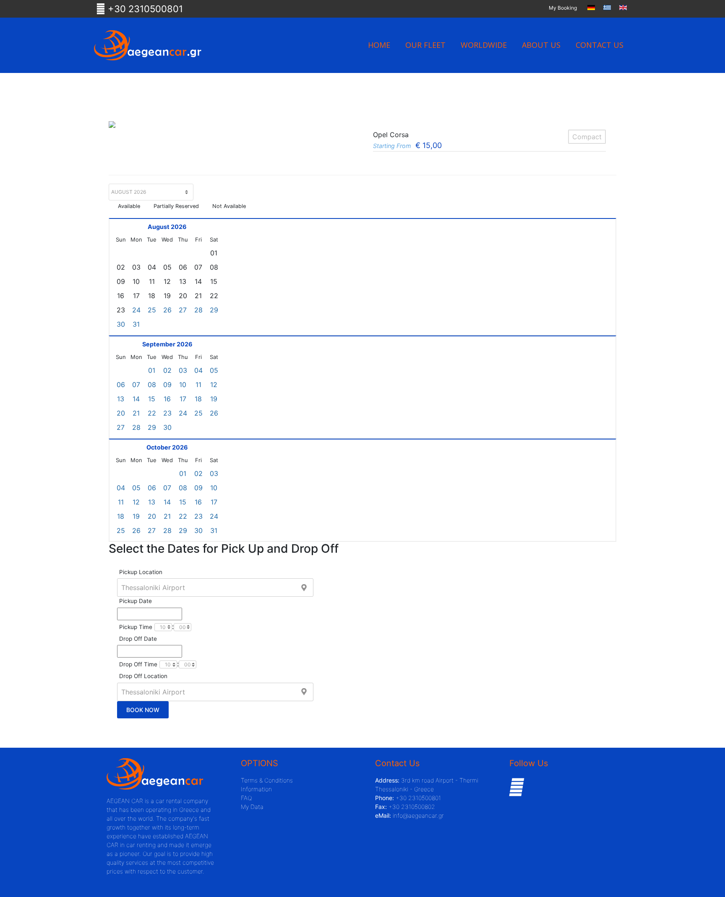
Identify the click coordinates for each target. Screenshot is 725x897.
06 (121, 384)
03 (183, 370)
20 (121, 413)
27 (183, 310)
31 (136, 324)
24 (136, 310)
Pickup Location (140, 572)
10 (182, 384)
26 (167, 310)
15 (151, 399)
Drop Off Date (138, 638)
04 (198, 370)
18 (198, 399)
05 (214, 370)
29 (214, 310)
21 (136, 413)
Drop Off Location (143, 676)
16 (167, 399)
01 (151, 370)
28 (198, 310)
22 (152, 413)
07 (136, 384)
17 (183, 399)
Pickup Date (135, 601)
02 (167, 370)
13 (120, 399)
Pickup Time (135, 627)
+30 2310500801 (144, 8)
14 (136, 399)
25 (152, 310)
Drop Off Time (138, 664)
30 (121, 324)
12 (213, 384)
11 (198, 384)
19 (213, 399)
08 (152, 384)
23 (167, 413)
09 (167, 384)
